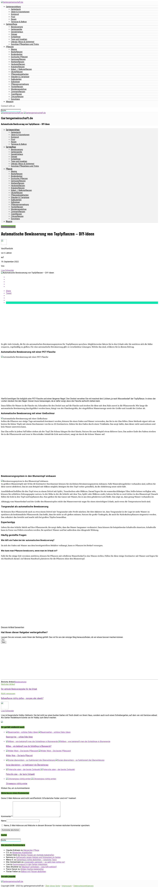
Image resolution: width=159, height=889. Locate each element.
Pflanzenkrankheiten (20, 74)
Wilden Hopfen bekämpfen (32, 869)
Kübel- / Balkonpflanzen (21, 69)
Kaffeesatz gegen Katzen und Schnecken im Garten (38, 857)
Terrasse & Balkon (19, 22)
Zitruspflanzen (17, 96)
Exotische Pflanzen (19, 57)
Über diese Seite (52, 886)
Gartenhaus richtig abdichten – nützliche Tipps (37, 860)
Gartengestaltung (13, 6)
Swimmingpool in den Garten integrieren (30, 864)
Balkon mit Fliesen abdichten (33, 871)
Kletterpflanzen (17, 62)
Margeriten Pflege (31, 850)
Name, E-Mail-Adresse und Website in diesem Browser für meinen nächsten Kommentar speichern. (47, 825)
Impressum (67, 886)
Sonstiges (15, 99)
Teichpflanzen (17, 86)
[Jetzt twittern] (82, 279)
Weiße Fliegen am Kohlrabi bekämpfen (37, 855)
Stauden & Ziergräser (20, 77)
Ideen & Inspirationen (20, 12)
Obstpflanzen (17, 72)
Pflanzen (10, 47)
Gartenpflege (11, 24)
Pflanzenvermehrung (20, 84)
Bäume (14, 49)
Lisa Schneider (7, 270)
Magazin (9, 101)
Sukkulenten (16, 79)
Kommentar (6, 816)
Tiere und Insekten (19, 39)
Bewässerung (17, 27)
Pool (13, 17)
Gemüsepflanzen (18, 59)
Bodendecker (16, 54)
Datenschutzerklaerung (83, 886)
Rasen (13, 19)
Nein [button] (3, 642)
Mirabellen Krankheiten (22, 852)
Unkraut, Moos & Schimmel (22, 42)
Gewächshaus (17, 32)
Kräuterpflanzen (18, 67)
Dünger (14, 34)
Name (3, 821)
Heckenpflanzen (18, 64)
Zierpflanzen (16, 94)
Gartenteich (16, 9)
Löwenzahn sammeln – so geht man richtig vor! (44, 862)
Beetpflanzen (16, 52)
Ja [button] (3, 640)
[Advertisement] (75, 323)
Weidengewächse (18, 89)
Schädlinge (15, 37)
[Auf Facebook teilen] (82, 277)
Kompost (15, 14)
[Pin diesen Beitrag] (82, 282)
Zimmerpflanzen (18, 91)
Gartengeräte (16, 29)
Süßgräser (15, 82)
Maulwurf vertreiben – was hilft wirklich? (39, 867)
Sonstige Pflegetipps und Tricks (25, 44)
